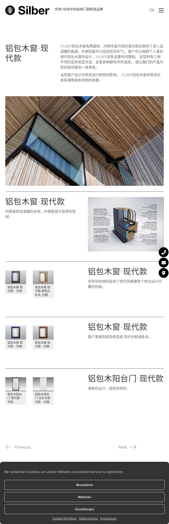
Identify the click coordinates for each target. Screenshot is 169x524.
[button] (161, 10)
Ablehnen (84, 497)
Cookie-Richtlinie (64, 518)
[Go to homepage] (27, 10)
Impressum (108, 518)
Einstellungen (84, 509)
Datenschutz (88, 518)
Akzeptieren (84, 485)
